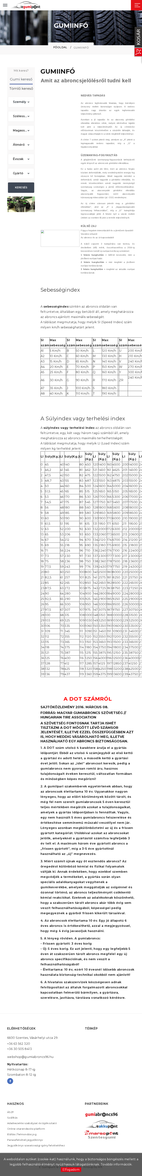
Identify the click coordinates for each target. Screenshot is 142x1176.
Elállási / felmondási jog (21, 1134)
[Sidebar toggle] (137, 5)
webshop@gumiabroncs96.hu (30, 1057)
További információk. (116, 1164)
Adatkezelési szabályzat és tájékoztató (32, 1123)
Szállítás (12, 1117)
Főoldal (60, 47)
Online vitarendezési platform (26, 1128)
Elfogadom (71, 1169)
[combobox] (21, 102)
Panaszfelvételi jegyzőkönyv (25, 1139)
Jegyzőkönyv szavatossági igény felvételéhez (36, 1145)
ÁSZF (10, 1112)
